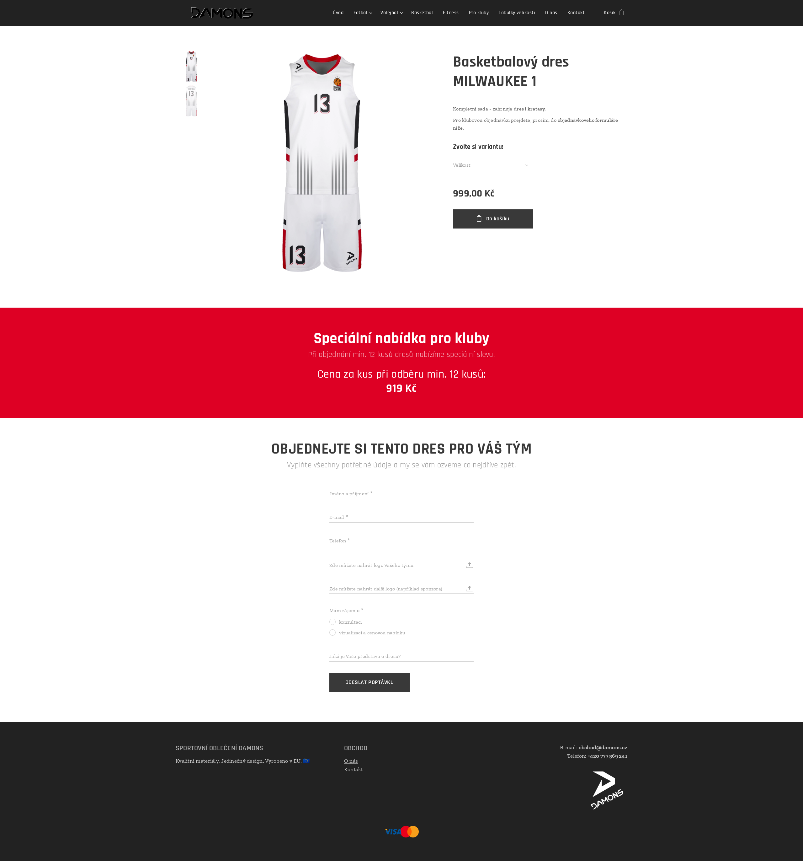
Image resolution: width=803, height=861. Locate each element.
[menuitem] (339, 13)
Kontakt (353, 769)
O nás (351, 761)
